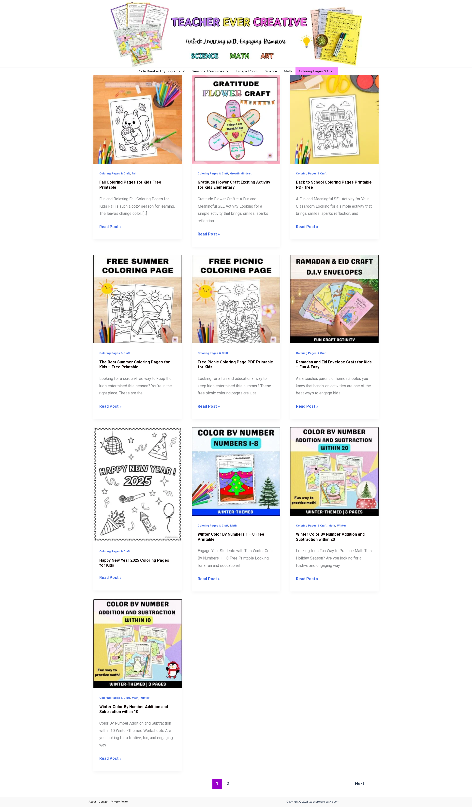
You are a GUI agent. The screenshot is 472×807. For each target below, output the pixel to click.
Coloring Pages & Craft (317, 71)
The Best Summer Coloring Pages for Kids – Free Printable (134, 365)
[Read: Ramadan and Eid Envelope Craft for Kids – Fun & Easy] (334, 298)
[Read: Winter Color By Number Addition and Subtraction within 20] (334, 471)
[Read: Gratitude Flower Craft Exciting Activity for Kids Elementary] (236, 119)
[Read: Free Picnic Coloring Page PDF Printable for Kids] (236, 298)
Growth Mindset (240, 173)
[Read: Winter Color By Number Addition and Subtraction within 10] (137, 643)
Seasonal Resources (208, 71)
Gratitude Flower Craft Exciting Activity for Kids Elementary (234, 185)
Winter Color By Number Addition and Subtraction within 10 (133, 709)
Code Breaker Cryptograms (158, 71)
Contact (103, 801)
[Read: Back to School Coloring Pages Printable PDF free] (334, 119)
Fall (134, 173)
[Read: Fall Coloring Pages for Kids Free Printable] (137, 119)
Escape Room (247, 71)
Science (271, 71)
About (92, 801)
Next (362, 783)
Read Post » (110, 226)
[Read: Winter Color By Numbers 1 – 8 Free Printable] (236, 471)
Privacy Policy (119, 801)
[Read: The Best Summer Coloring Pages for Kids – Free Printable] (137, 298)
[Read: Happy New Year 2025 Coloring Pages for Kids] (137, 484)
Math (288, 71)
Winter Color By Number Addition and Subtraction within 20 (330, 537)
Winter (341, 525)
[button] (182, 71)
